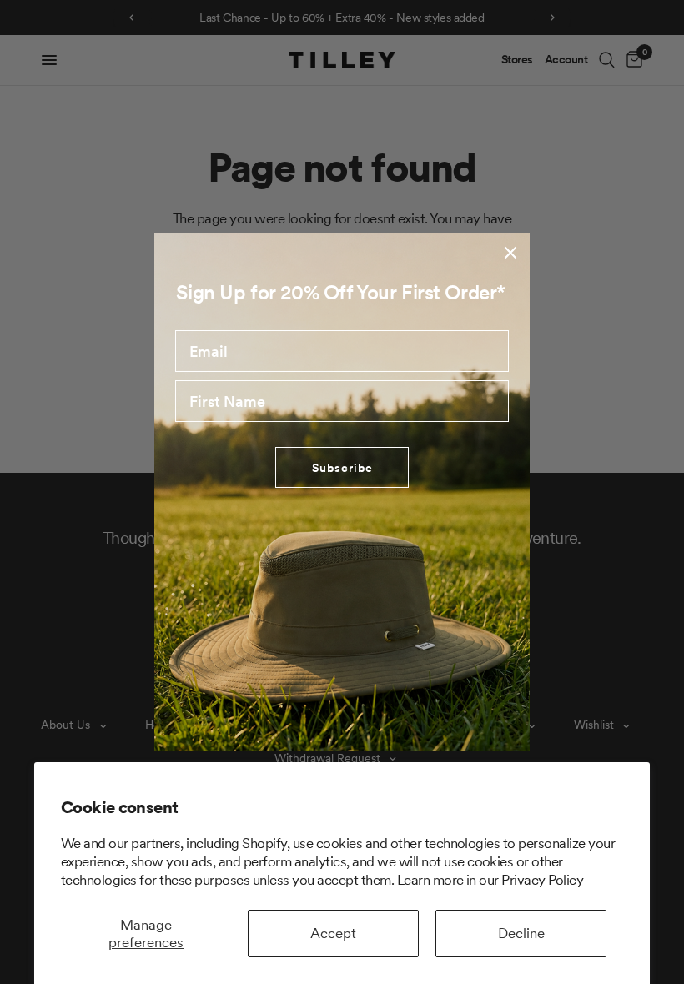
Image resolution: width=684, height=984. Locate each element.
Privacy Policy (542, 879)
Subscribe (342, 467)
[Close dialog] (510, 252)
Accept (333, 933)
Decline (521, 933)
